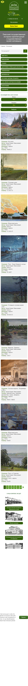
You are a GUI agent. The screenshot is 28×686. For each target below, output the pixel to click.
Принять (23, 617)
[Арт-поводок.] (14, 14)
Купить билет (14, 26)
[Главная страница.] (14, 6)
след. (23, 487)
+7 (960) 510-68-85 (12, 19)
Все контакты (14, 22)
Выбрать (14, 109)
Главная (3, 46)
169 (21, 487)
